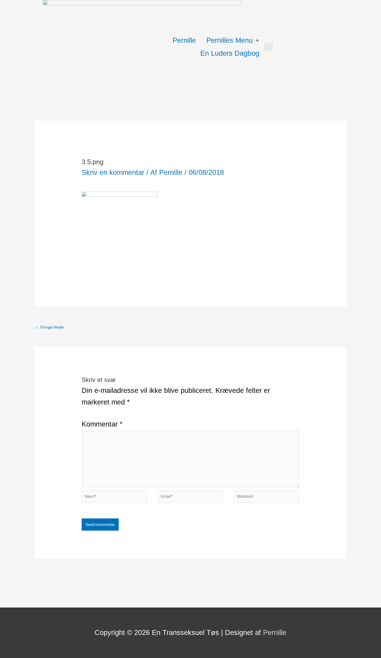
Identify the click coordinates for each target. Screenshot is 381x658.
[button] (268, 46)
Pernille (184, 40)
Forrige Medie (50, 327)
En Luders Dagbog (229, 53)
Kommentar (102, 424)
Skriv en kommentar (113, 172)
